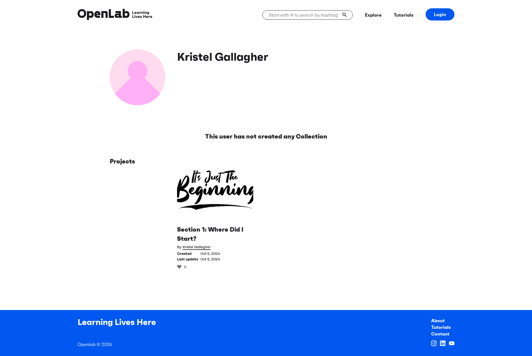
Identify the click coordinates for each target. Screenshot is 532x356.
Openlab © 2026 (95, 344)
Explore (373, 15)
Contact (440, 334)
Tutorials (403, 15)
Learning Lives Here (117, 322)
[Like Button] (179, 267)
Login (440, 14)
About (438, 320)
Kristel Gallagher (197, 247)
